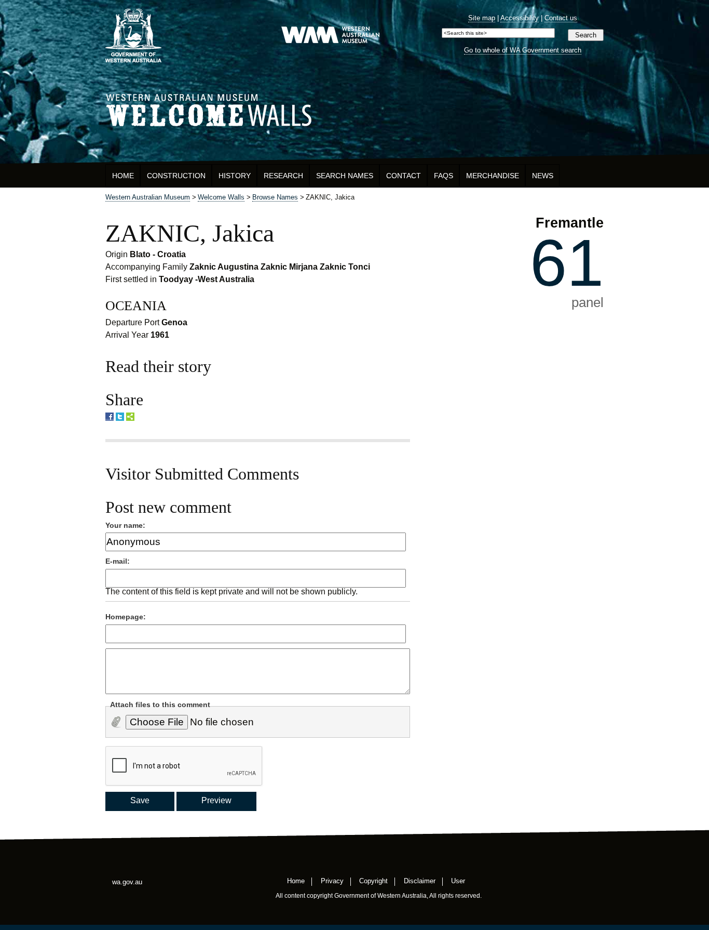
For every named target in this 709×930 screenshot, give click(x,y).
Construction (176, 175)
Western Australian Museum (330, 35)
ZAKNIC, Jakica (189, 233)
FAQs (443, 175)
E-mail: (117, 561)
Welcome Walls (354, 108)
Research (283, 175)
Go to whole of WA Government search (522, 50)
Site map (481, 18)
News (542, 175)
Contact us (560, 18)
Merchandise (492, 175)
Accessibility (519, 18)
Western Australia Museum (133, 35)
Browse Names (275, 197)
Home (123, 175)
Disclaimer (419, 880)
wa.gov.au (127, 882)
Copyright (373, 880)
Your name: (125, 525)
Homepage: (125, 617)
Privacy (332, 880)
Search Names (344, 175)
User (458, 880)
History (235, 175)
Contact (403, 175)
